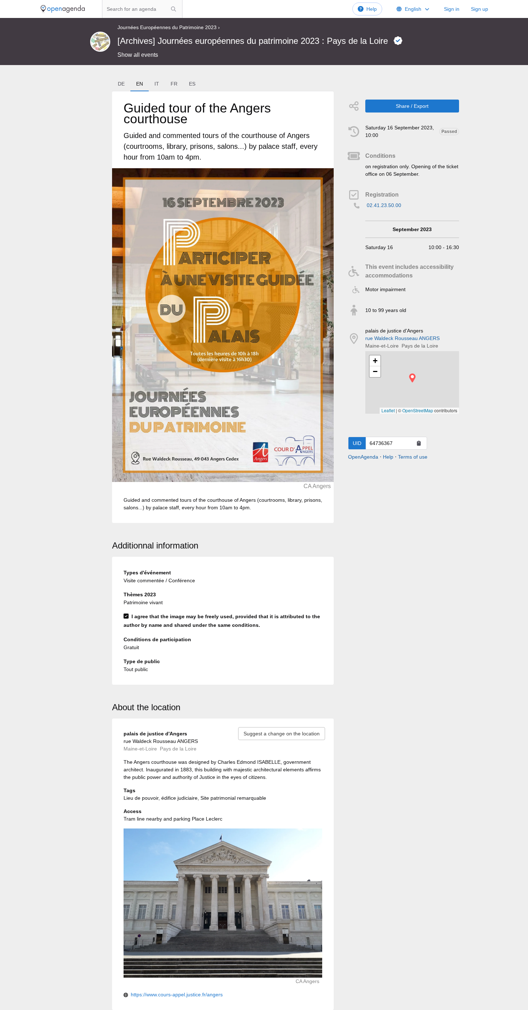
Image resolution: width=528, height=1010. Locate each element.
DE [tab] (121, 84)
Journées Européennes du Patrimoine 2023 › (168, 27)
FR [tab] (174, 84)
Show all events (137, 55)
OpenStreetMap (417, 410)
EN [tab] (139, 84)
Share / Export (412, 106)
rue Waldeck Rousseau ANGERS (402, 338)
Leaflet (388, 410)
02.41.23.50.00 (384, 205)
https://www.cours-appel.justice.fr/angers (177, 994)
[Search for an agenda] (173, 9)
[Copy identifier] (419, 443)
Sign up (479, 9)
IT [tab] (156, 84)
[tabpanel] (223, 307)
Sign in (451, 9)
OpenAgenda (363, 457)
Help (371, 9)
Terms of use (412, 457)
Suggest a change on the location (282, 733)
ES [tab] (192, 84)
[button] (412, 377)
